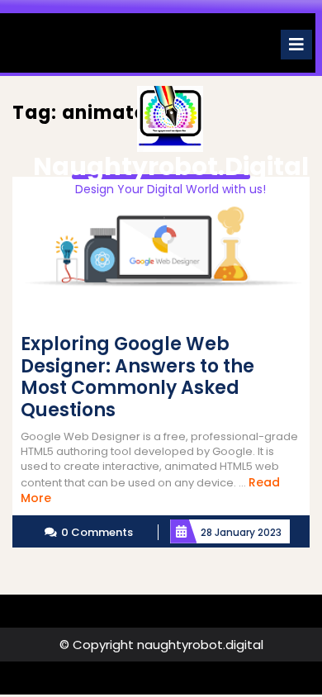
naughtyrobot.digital (171, 166)
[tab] (296, 44)
